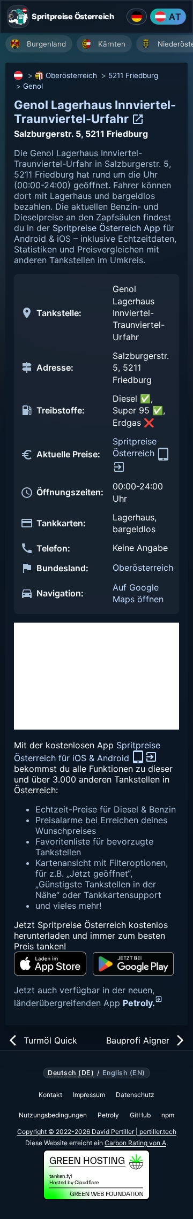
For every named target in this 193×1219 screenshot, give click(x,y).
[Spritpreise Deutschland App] (137, 17)
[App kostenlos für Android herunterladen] (133, 964)
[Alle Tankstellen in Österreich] (19, 75)
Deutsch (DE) (71, 1073)
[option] (38, 43)
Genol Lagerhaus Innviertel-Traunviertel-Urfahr (95, 112)
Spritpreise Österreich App (106, 228)
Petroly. (139, 1003)
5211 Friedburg (133, 75)
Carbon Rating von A (135, 1143)
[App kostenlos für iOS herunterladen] (50, 964)
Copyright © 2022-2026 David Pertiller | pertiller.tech (96, 1132)
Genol (33, 86)
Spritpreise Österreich (135, 447)
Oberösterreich (71, 75)
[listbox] (99, 45)
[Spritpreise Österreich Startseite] (18, 16)
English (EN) (123, 1073)
